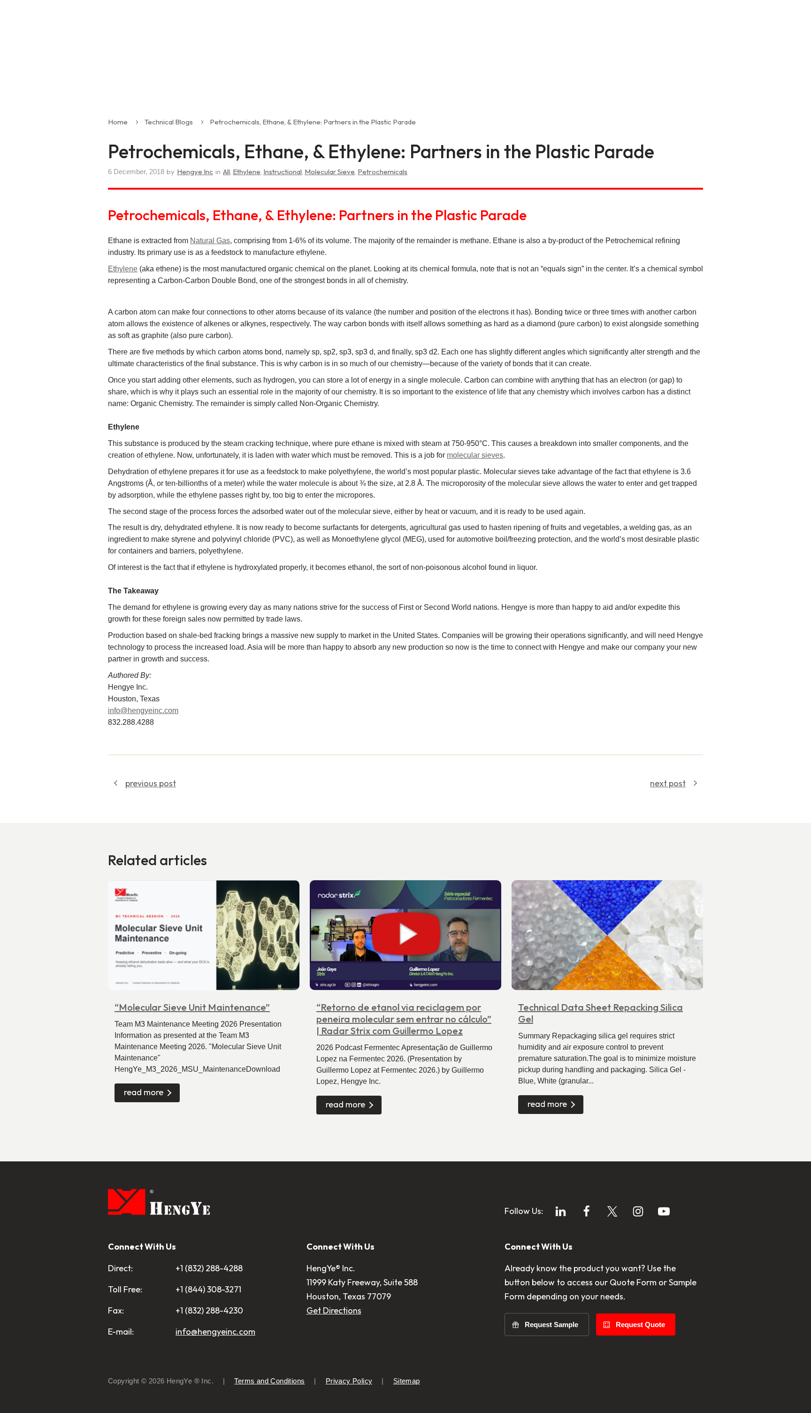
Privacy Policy (349, 1381)
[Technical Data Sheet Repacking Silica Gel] (607, 935)
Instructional (282, 171)
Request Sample (551, 1325)
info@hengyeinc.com (215, 1331)
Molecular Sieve (330, 171)
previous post (150, 783)
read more (143, 1092)
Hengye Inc (195, 171)
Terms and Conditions (269, 1381)
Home (118, 121)
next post (668, 783)
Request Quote (640, 1325)
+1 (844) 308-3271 (208, 1289)
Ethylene (246, 171)
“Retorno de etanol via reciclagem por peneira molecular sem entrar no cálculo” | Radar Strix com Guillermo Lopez (403, 1019)
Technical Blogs (169, 121)
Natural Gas (210, 241)
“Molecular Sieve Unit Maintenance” (192, 1007)
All (226, 171)
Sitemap (406, 1381)
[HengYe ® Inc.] (159, 1204)
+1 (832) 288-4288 (209, 1268)
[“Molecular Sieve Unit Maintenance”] (203, 935)
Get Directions (333, 1310)
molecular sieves (475, 455)
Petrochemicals (382, 171)
